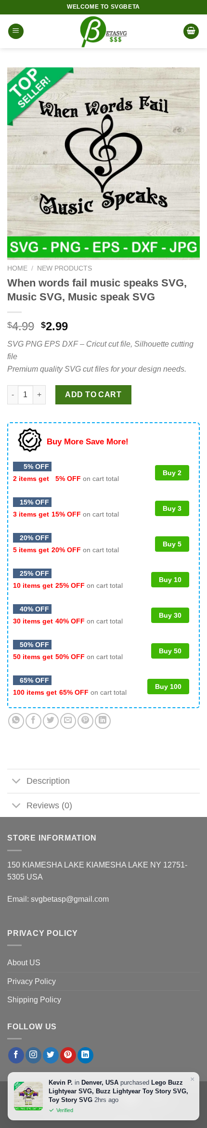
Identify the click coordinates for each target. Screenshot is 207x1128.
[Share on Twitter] (51, 721)
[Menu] (16, 31)
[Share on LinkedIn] (103, 721)
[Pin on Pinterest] (85, 721)
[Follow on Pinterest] (68, 1055)
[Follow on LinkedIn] (85, 1055)
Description (48, 781)
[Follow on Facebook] (16, 1055)
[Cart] (191, 31)
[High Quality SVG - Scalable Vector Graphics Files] (103, 31)
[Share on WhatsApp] (16, 721)
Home (17, 268)
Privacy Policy (31, 981)
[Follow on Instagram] (33, 1055)
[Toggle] (16, 782)
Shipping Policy (34, 1000)
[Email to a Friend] (68, 721)
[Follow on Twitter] (51, 1055)
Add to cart (93, 394)
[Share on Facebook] (33, 721)
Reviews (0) (49, 805)
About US (23, 963)
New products (64, 268)
